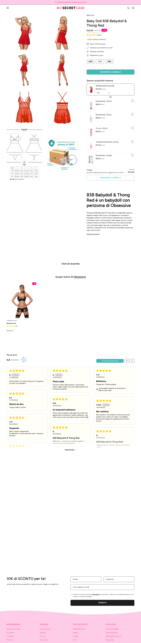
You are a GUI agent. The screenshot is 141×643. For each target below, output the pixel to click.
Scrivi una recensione (110, 361)
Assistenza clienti (13, 629)
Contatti (10, 636)
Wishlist (43, 633)
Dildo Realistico (112, 633)
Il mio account (45, 629)
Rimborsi (10, 640)
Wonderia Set (11, 323)
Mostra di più (69, 450)
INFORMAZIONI (13, 624)
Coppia (75, 636)
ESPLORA (44, 624)
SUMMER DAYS (79, 629)
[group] (70, 2)
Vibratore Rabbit (112, 629)
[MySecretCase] (70, 8)
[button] (128, 7)
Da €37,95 (10, 331)
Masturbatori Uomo (113, 636)
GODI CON (110, 624)
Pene (75, 640)
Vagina (75, 633)
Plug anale (110, 640)
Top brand (44, 640)
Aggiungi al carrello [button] (110, 178)
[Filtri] (126, 361)
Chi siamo (10, 633)
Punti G (43, 636)
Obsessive (79, 276)
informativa (96, 594)
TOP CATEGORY (80, 624)
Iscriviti (102, 603)
